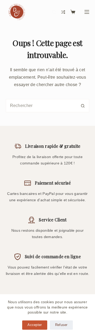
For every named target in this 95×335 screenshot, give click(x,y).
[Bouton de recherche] (82, 105)
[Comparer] (63, 12)
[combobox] (41, 105)
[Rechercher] (54, 12)
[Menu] (86, 12)
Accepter (34, 325)
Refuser (61, 325)
